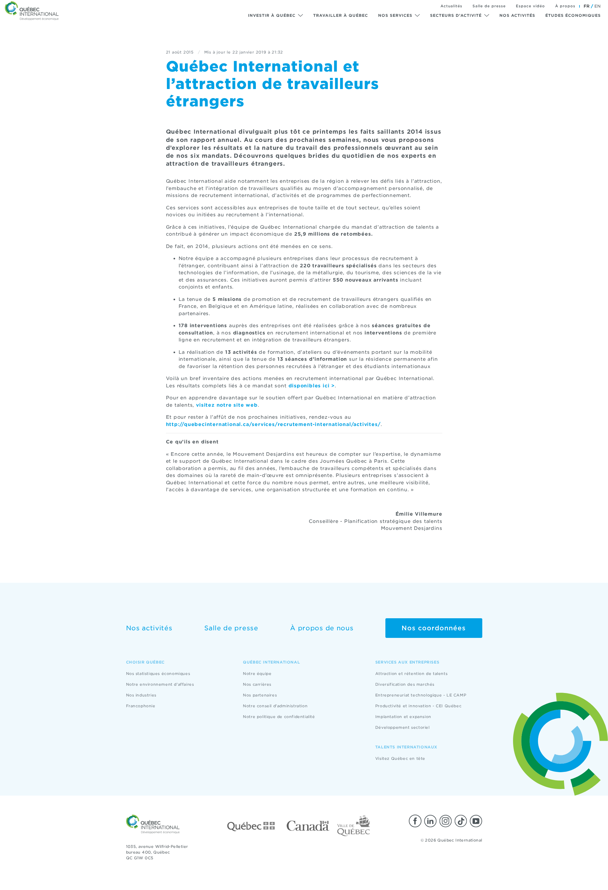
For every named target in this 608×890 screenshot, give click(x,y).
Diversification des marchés (404, 684)
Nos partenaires (260, 695)
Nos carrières (257, 684)
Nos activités (517, 15)
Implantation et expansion (403, 716)
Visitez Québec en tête (400, 758)
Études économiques (573, 15)
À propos (565, 6)
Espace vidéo (530, 6)
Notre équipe (257, 673)
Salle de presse (489, 6)
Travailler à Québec (340, 15)
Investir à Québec (271, 15)
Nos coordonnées (434, 628)
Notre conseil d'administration (275, 705)
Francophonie (140, 705)
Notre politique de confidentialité (279, 716)
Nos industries (141, 695)
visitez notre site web (227, 405)
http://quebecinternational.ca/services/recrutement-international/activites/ (273, 424)
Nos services (395, 15)
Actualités (451, 6)
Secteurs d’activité (456, 15)
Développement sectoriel (402, 727)
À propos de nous (321, 628)
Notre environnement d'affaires (160, 684)
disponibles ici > (311, 386)
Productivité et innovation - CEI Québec (418, 705)
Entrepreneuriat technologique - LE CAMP (420, 695)
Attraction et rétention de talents (411, 673)
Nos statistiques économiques (158, 673)
